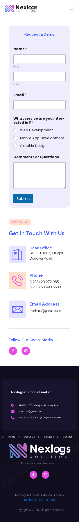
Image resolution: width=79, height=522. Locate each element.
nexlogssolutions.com (39, 500)
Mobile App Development (42, 138)
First (16, 67)
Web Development (36, 130)
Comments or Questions (36, 157)
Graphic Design (33, 146)
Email (19, 95)
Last (16, 84)
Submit (23, 198)
